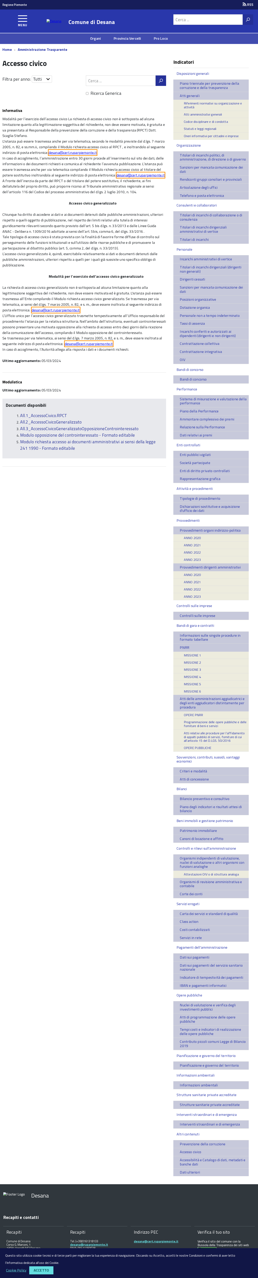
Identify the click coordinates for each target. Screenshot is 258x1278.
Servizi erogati (188, 904)
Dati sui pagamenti (194, 957)
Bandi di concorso (190, 369)
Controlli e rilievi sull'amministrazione (206, 848)
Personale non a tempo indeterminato (209, 315)
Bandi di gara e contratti (195, 625)
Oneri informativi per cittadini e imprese (211, 136)
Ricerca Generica (106, 93)
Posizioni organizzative (198, 299)
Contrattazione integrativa (201, 351)
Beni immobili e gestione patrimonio (205, 820)
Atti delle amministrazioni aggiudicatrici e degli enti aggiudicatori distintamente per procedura (212, 703)
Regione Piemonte (14, 4)
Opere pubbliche (189, 995)
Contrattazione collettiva (199, 343)
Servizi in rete (191, 937)
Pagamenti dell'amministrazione (202, 947)
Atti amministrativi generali (203, 114)
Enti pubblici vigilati (195, 454)
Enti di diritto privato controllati (205, 471)
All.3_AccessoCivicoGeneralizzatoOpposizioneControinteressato (79, 428)
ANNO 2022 (192, 552)
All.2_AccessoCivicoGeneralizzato (51, 422)
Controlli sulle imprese (194, 605)
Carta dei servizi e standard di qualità (209, 913)
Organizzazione (189, 145)
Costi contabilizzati (195, 929)
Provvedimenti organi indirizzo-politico (210, 530)
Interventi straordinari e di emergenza (207, 1114)
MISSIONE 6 (192, 691)
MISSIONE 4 (192, 676)
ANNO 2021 (192, 545)
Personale (184, 249)
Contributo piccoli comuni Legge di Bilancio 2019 (213, 1043)
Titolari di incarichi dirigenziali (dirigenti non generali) (210, 269)
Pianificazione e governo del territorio (206, 1055)
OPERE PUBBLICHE (197, 747)
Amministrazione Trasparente (43, 49)
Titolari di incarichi (194, 239)
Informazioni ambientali (195, 1075)
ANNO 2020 (192, 537)
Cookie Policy (16, 1270)
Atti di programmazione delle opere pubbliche (207, 1019)
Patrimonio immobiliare (198, 830)
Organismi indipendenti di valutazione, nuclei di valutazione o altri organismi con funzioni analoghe (212, 862)
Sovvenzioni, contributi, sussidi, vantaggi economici (208, 759)
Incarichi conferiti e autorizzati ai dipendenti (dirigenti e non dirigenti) (208, 333)
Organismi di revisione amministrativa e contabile (211, 884)
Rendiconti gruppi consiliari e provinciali (211, 179)
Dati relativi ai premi (196, 435)
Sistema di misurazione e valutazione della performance (213, 401)
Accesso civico (190, 1152)
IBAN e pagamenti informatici (203, 985)
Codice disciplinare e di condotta (206, 121)
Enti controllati (188, 445)
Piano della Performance (199, 411)
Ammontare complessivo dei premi (207, 419)
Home (7, 49)
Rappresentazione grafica (200, 478)
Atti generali (189, 95)
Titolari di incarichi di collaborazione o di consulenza (211, 217)
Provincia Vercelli (127, 38)
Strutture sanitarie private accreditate (206, 1095)
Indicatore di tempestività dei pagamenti (211, 977)
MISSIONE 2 (192, 662)
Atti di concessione (194, 779)
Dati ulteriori (190, 1172)
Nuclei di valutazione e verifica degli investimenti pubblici (208, 1007)
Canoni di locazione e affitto (201, 838)
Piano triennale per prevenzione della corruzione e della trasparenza (209, 85)
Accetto (41, 1270)
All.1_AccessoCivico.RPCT (43, 415)
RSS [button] (249, 4)
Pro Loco (161, 38)
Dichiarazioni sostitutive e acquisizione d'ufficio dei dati (210, 508)
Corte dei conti (191, 894)
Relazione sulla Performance (202, 427)
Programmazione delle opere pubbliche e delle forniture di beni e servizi (215, 724)
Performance (187, 389)
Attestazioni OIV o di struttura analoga (211, 874)
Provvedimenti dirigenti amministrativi (210, 567)
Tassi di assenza (192, 323)
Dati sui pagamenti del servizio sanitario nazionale (211, 967)
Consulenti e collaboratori (197, 205)
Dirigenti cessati (192, 279)
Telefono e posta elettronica (202, 195)
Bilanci (182, 789)
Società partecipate (195, 462)
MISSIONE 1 (192, 655)
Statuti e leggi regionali (200, 128)
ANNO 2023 (192, 559)
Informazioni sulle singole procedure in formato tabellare (210, 637)
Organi (95, 38)
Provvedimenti (188, 520)
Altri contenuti (188, 1134)
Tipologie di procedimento (200, 498)
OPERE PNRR (193, 715)
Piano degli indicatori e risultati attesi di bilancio (211, 809)
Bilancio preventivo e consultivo (204, 798)
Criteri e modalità (193, 771)
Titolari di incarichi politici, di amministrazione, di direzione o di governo (213, 157)
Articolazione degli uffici (198, 187)
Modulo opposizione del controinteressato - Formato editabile (77, 435)
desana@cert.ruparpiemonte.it (73, 152)
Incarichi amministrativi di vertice (206, 259)
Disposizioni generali (193, 73)
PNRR (184, 647)
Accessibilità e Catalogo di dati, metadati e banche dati (212, 1162)
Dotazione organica (195, 307)
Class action (189, 921)
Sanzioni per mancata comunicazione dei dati (211, 169)
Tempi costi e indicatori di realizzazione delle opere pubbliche (210, 1031)
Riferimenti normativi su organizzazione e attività (213, 105)
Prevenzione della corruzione (202, 1144)
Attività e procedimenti (195, 488)
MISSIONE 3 (192, 669)
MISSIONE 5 (192, 684)
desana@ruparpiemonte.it (89, 1244)
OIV (182, 359)
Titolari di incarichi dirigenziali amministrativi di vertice (203, 229)
